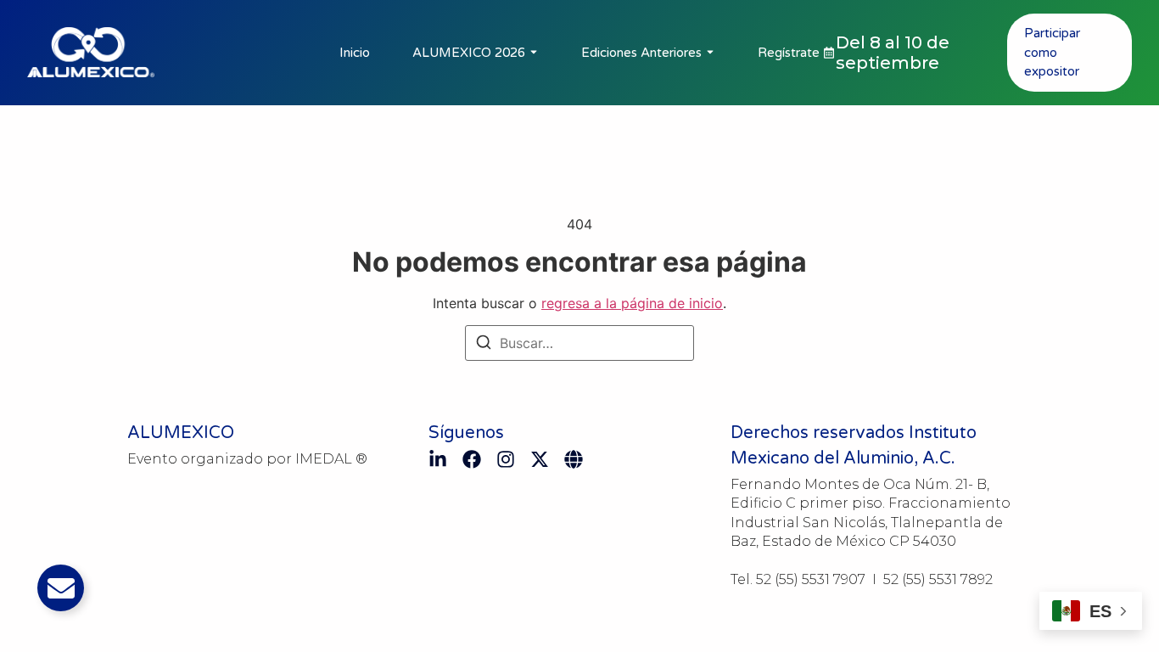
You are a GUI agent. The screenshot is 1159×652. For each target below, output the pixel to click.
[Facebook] (471, 459)
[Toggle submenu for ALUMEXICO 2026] (532, 53)
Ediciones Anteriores (641, 52)
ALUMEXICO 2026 (468, 52)
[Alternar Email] (60, 588)
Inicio (354, 52)
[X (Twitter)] (539, 459)
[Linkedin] (437, 459)
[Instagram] (505, 459)
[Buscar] (484, 345)
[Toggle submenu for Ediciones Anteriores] (708, 53)
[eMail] (573, 459)
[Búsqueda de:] (579, 343)
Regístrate (789, 52)
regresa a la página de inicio (632, 303)
